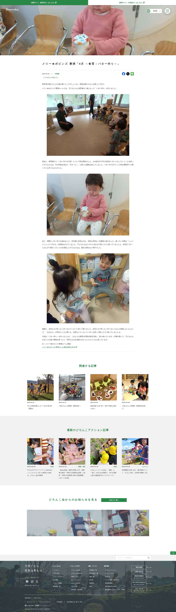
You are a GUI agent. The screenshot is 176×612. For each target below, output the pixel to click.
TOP (29, 53)
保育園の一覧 (93, 570)
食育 (90, 586)
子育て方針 (56, 573)
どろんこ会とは (56, 566)
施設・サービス (92, 566)
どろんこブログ (40, 53)
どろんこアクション (110, 570)
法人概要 (55, 580)
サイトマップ (31, 602)
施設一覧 (91, 576)
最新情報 (106, 566)
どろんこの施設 (57, 583)
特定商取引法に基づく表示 (75, 602)
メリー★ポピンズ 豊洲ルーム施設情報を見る (59, 347)
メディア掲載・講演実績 (112, 580)
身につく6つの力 (76, 580)
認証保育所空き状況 (110, 586)
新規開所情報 (108, 583)
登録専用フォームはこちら (33, 598)
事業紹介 (91, 583)
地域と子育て (75, 576)
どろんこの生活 (75, 583)
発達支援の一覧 (93, 573)
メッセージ (56, 570)
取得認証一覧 (56, 586)
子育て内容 (74, 586)
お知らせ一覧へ (114, 500)
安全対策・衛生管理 (76, 589)
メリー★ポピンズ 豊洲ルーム (50, 77)
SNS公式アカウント (32, 585)
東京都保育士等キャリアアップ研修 (115, 589)
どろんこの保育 (75, 570)
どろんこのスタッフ (58, 576)
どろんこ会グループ (32, 577)
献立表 (91, 580)
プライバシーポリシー (45, 602)
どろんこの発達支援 (76, 573)
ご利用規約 (59, 602)
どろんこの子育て (75, 566)
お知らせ (107, 576)
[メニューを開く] (167, 11)
